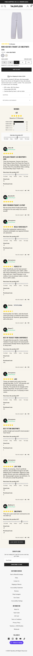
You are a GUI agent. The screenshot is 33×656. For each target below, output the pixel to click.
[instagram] (13, 639)
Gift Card (16, 616)
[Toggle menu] (2, 6)
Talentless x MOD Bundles (16, 626)
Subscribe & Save (16, 564)
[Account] (27, 6)
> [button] (23, 542)
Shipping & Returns (16, 584)
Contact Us (16, 581)
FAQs (16, 577)
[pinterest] (16, 639)
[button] (26, 190)
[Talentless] (16, 6)
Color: (3, 52)
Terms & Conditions (17, 619)
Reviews (16, 591)
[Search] (6, 6)
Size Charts (17, 597)
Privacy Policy (16, 622)
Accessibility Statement (16, 587)
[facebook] (9, 639)
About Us (16, 609)
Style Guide (17, 612)
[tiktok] (24, 639)
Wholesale (16, 629)
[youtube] (20, 639)
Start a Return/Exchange (16, 574)
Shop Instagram (16, 594)
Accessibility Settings (17, 601)
